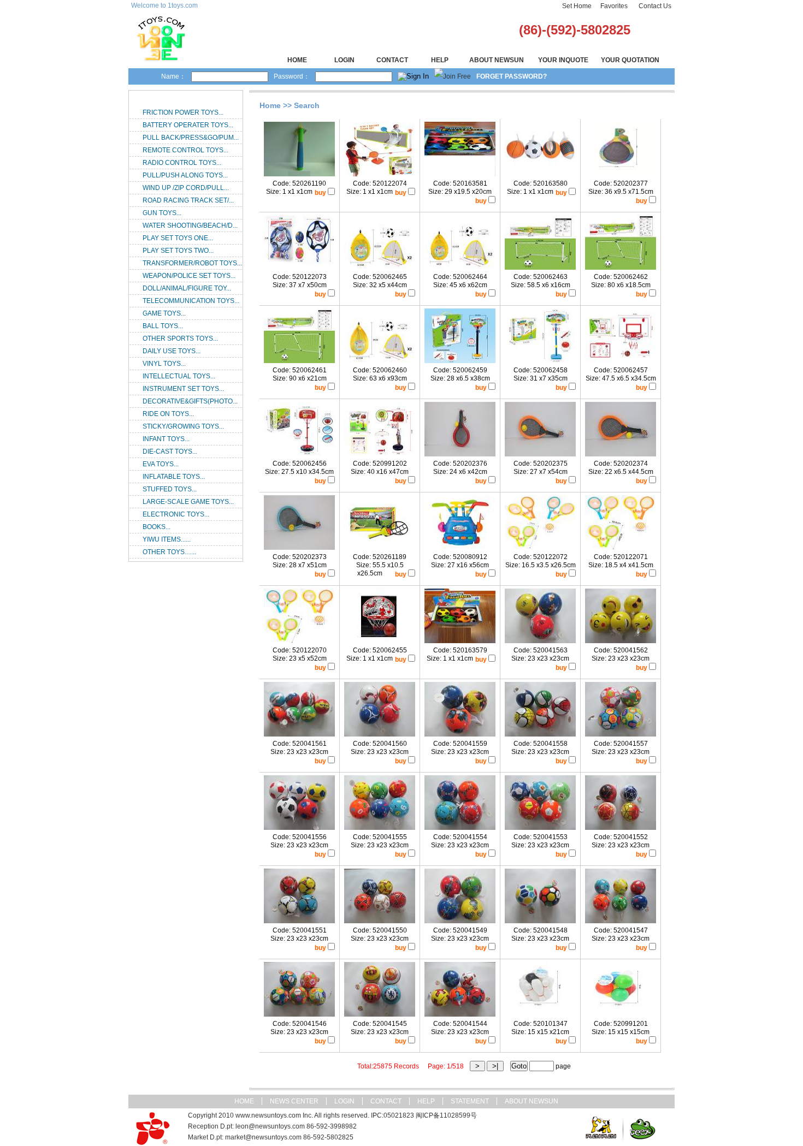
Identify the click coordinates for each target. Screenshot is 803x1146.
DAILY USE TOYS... (171, 351)
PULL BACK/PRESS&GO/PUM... (191, 137)
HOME (297, 60)
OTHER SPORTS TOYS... (180, 338)
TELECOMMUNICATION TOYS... (191, 301)
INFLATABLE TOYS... (174, 476)
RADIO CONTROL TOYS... (182, 163)
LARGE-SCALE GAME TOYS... (188, 502)
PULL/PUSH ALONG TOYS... (185, 175)
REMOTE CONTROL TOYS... (185, 150)
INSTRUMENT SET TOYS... (183, 389)
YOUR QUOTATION (630, 60)
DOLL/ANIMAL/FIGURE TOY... (187, 288)
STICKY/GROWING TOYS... (183, 426)
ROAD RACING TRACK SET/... (188, 200)
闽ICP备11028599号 (446, 1115)
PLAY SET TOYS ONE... (178, 238)
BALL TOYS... (163, 326)
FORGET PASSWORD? (511, 76)
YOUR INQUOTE (563, 60)
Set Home (577, 6)
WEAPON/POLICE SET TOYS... (189, 276)
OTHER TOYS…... (169, 552)
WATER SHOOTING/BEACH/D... (190, 225)
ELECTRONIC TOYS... (176, 514)
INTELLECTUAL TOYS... (179, 376)
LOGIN (344, 60)
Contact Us (655, 6)
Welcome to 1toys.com (164, 5)
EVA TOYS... (161, 464)
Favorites (614, 6)
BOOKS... (156, 527)
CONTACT (392, 60)
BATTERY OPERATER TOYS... (188, 125)
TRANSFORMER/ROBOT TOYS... (192, 263)
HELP (439, 60)
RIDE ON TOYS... (168, 414)
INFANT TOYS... (166, 439)
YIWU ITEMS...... (167, 539)
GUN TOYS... (162, 213)
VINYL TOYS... (164, 363)
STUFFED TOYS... (170, 489)
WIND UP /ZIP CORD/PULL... (186, 188)
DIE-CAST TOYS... (170, 451)
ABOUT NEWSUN (496, 60)
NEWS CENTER (294, 1101)
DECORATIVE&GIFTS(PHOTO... (190, 401)
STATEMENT (470, 1101)
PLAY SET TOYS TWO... (178, 250)
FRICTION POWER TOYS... (183, 112)
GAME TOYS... (164, 313)
